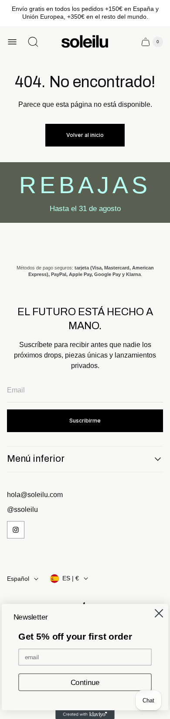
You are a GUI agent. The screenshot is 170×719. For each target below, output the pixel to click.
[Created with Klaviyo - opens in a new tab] (85, 714)
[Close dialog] (159, 613)
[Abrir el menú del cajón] (12, 41)
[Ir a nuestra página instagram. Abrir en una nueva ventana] (15, 529)
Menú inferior (36, 458)
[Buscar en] (33, 41)
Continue (85, 682)
